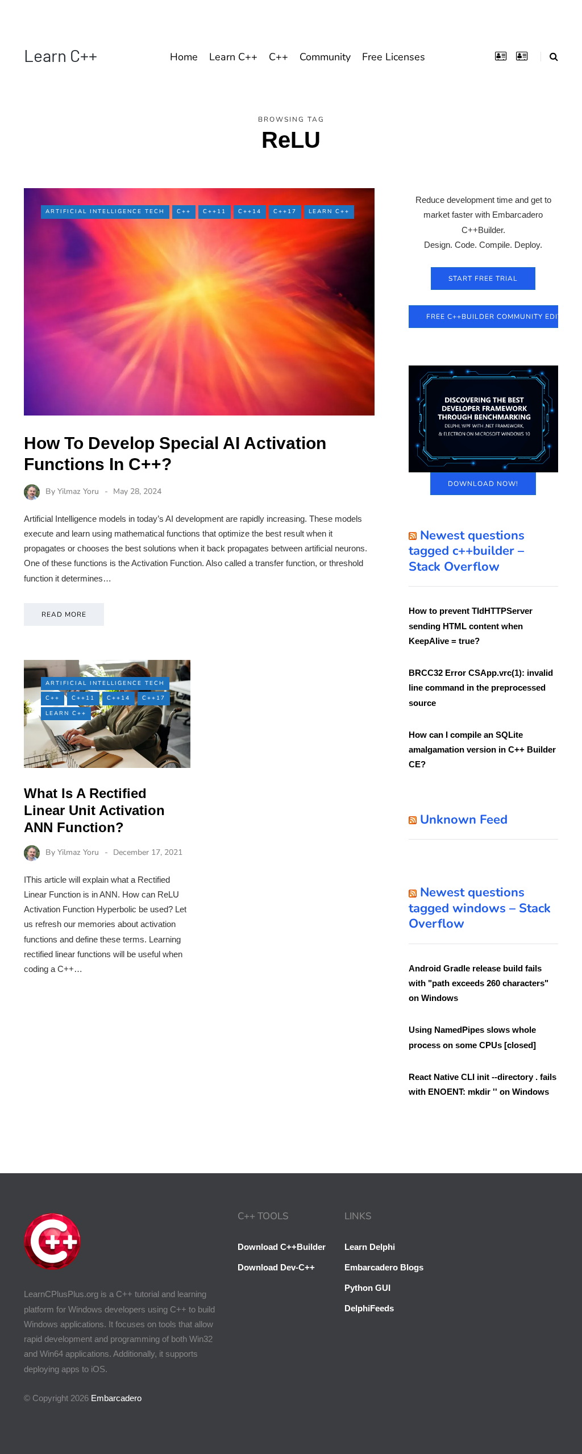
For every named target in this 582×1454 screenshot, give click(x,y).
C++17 (285, 211)
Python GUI (367, 1288)
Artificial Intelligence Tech (105, 211)
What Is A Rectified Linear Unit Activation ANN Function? (94, 810)
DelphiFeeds (369, 1308)
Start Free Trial (483, 278)
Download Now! (483, 483)
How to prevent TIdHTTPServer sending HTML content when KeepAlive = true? (471, 626)
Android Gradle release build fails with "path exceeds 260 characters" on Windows (478, 983)
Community (325, 57)
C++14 (249, 211)
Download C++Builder (282, 1247)
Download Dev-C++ (276, 1267)
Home (184, 57)
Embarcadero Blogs (383, 1267)
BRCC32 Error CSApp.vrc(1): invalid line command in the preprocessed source (481, 688)
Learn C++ (60, 55)
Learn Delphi (369, 1247)
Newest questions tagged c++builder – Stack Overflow (467, 551)
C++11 (214, 211)
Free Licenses (393, 57)
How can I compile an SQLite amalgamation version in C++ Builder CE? (482, 750)
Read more (63, 614)
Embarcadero (116, 1398)
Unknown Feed (464, 819)
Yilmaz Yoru (78, 491)
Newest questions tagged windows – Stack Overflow (480, 908)
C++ (278, 57)
